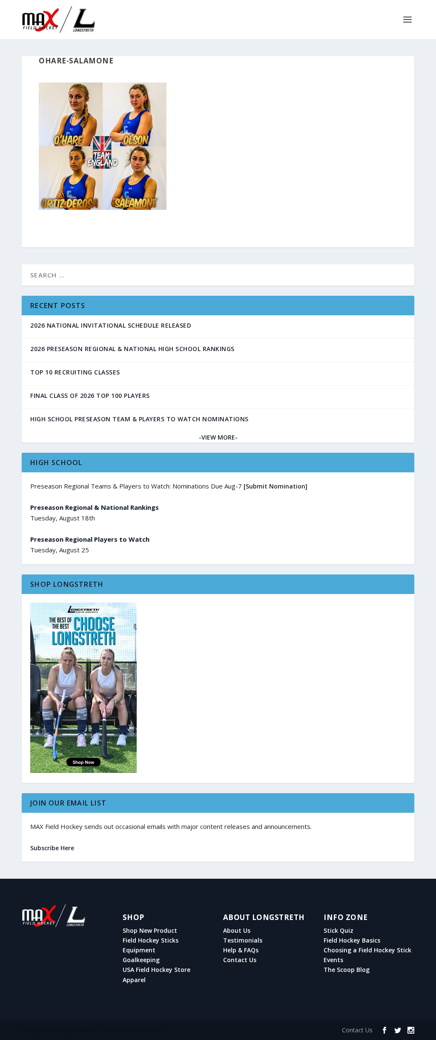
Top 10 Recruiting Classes (75, 372)
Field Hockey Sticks (150, 940)
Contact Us (239, 960)
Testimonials (242, 940)
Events (333, 960)
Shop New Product (150, 930)
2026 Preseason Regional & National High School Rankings (132, 349)
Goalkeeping (141, 960)
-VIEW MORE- (218, 437)
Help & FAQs (240, 950)
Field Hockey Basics (352, 940)
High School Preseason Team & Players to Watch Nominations (139, 419)
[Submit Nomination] (275, 486)
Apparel (134, 980)
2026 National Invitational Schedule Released (110, 325)
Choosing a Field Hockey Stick (367, 950)
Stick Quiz (338, 930)
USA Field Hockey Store (156, 970)
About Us (236, 930)
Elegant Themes (76, 1030)
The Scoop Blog (347, 970)
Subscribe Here (52, 848)
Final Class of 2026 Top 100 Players (90, 395)
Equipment (139, 950)
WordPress (149, 1030)
